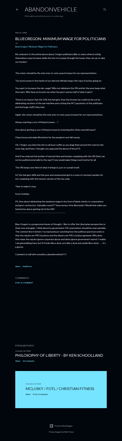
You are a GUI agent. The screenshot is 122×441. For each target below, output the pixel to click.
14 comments (28, 361)
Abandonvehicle (51, 9)
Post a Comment (24, 283)
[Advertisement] (61, 314)
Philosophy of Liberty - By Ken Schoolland (59, 355)
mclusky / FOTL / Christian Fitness (60, 388)
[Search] (105, 9)
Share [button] (17, 266)
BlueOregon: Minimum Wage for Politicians (36, 46)
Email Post (27, 266)
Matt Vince (69, 432)
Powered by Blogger (64, 426)
